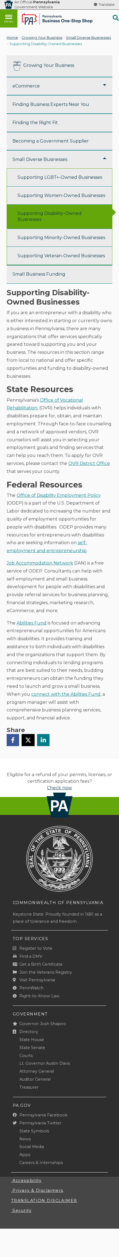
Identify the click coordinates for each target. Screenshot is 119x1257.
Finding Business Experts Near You (50, 104)
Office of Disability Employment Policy (59, 495)
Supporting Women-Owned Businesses (61, 195)
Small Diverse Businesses (88, 37)
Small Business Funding (38, 274)
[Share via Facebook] (13, 740)
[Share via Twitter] (28, 740)
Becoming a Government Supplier (50, 141)
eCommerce (26, 86)
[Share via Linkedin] (43, 740)
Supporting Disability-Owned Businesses (49, 216)
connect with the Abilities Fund (65, 694)
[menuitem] (59, 66)
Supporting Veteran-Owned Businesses (61, 255)
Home (12, 37)
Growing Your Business (42, 37)
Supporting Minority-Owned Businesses (61, 237)
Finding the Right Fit (35, 122)
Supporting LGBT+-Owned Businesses (59, 177)
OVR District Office (89, 463)
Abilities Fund (31, 623)
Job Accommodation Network (40, 563)
